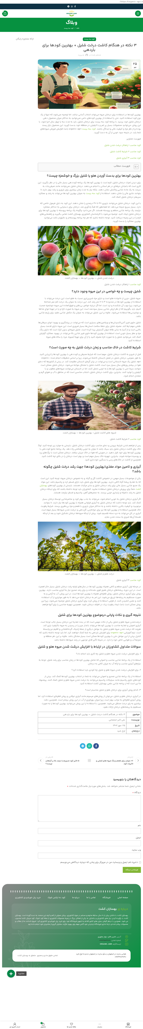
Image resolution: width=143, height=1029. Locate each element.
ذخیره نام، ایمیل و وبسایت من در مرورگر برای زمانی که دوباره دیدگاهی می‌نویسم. (99, 862)
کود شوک (39, 918)
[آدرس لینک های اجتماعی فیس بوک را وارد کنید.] (75, 6)
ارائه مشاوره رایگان (25, 39)
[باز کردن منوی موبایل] (138, 13)
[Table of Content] (136, 166)
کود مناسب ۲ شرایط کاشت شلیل (125, 151)
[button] (11, 974)
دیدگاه (136, 792)
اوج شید (79, 954)
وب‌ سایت (136, 850)
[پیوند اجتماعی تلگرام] (68, 6)
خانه (78, 28)
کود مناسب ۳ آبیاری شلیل (128, 158)
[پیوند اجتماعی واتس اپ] (72, 6)
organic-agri (117, 632)
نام (139, 825)
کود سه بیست (68, 28)
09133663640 (120, 957)
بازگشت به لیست (89, 760)
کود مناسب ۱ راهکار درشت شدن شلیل (122, 145)
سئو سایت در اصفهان (97, 954)
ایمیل (138, 838)
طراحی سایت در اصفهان (117, 954)
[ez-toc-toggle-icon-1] (135, 167)
